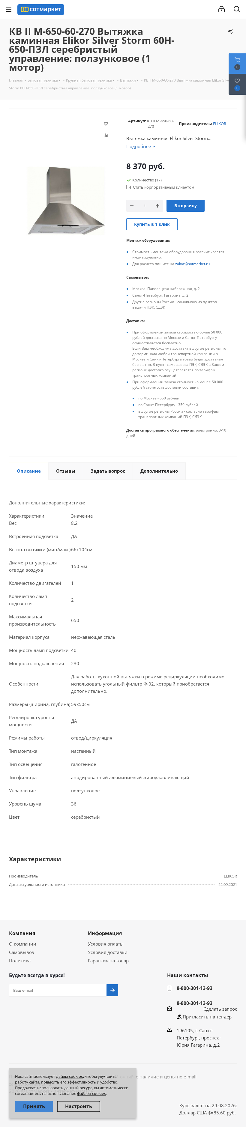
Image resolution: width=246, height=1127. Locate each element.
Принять (34, 1106)
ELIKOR (219, 123)
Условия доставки (108, 952)
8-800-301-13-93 (194, 988)
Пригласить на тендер (207, 1017)
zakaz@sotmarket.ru (192, 263)
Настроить (78, 1106)
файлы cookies (69, 1076)
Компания (22, 933)
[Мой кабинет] (221, 9)
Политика (20, 961)
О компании (22, 944)
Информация (105, 933)
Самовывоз (21, 952)
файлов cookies (91, 1093)
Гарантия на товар (108, 961)
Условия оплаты (106, 944)
